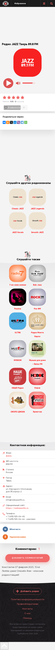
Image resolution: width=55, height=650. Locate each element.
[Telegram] (22, 122)
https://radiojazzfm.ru (17, 508)
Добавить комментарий (27, 558)
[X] (11, 122)
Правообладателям (27, 604)
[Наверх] (4, 645)
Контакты (27, 608)
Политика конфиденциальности (27, 599)
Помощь (27, 618)
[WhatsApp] (25, 122)
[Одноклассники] (7, 122)
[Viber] (18, 122)
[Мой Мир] (14, 122)
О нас (27, 613)
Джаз (8, 456)
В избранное (14, 107)
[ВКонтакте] (4, 122)
